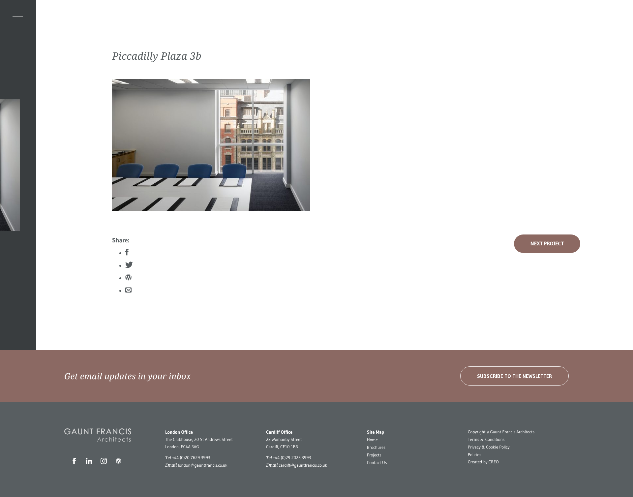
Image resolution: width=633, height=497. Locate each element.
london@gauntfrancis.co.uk (202, 465)
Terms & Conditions (486, 439)
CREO (494, 462)
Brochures (376, 447)
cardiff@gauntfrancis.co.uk (303, 465)
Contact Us (377, 462)
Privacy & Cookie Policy (489, 447)
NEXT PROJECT (547, 243)
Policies (474, 454)
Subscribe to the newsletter (514, 376)
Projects (374, 455)
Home (372, 440)
